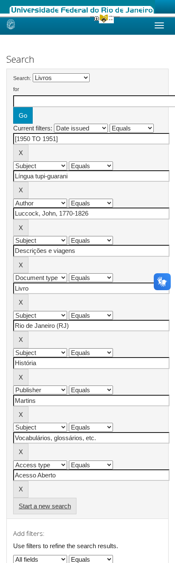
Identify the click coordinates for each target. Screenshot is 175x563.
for (16, 89)
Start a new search (45, 506)
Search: (22, 78)
